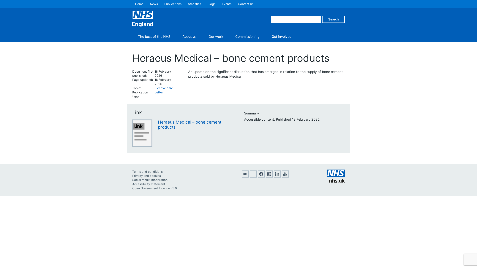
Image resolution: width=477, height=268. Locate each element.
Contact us (245, 4)
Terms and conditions (147, 171)
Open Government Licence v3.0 (154, 188)
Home (139, 4)
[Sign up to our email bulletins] (245, 176)
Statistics (194, 4)
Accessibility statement (148, 184)
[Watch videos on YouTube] (285, 176)
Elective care (164, 88)
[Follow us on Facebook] (261, 176)
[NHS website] (336, 181)
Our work (216, 37)
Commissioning (247, 37)
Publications (172, 4)
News (154, 4)
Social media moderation (150, 180)
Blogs (211, 4)
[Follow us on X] (253, 176)
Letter (159, 92)
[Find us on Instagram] (269, 176)
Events (226, 4)
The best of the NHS (154, 37)
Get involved (281, 37)
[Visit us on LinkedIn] (277, 176)
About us (189, 37)
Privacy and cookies (146, 176)
